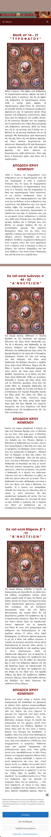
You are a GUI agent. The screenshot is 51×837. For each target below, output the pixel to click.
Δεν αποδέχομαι (25, 821)
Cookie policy (17, 834)
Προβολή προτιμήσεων (25, 828)
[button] (47, 794)
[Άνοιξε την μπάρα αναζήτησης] (47, 21)
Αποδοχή (25, 815)
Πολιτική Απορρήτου (30, 834)
